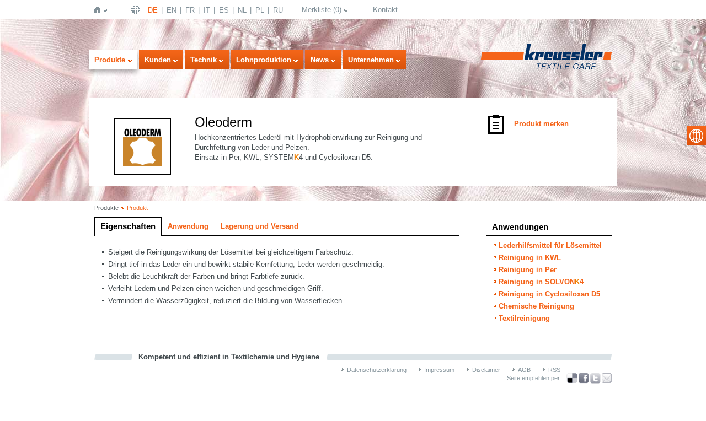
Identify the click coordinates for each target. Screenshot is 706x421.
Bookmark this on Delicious (571, 378)
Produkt (137, 207)
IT (207, 10)
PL (259, 10)
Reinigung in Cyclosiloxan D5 (549, 294)
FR (190, 10)
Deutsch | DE (136, 9)
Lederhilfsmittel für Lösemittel (550, 245)
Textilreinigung (524, 318)
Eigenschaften (128, 226)
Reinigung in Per (528, 270)
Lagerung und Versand (259, 226)
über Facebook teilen (584, 378)
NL (242, 10)
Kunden (158, 60)
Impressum (439, 369)
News (320, 60)
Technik (203, 60)
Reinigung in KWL (530, 257)
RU (278, 10)
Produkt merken (541, 124)
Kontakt (385, 10)
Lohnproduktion (263, 60)
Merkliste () (321, 10)
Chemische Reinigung (536, 306)
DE (153, 10)
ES (224, 10)
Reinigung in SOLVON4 (541, 282)
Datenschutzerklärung (377, 369)
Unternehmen (371, 60)
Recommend (607, 378)
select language (696, 135)
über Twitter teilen (595, 378)
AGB (524, 369)
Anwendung (188, 226)
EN (171, 10)
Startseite (100, 9)
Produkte (109, 60)
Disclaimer (486, 369)
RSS (554, 369)
